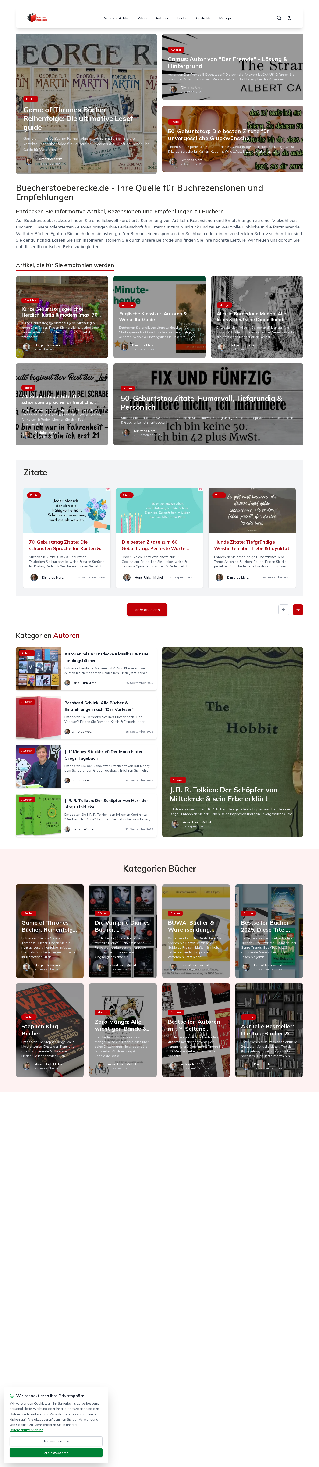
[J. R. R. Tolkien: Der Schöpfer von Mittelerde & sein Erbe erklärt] (232, 742)
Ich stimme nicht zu (56, 1441)
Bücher (183, 18)
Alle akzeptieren (56, 1453)
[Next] (298, 609)
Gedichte (204, 18)
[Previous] (283, 609)
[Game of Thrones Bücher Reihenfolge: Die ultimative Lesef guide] (86, 104)
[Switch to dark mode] (289, 18)
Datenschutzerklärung (26, 1430)
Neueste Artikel (117, 18)
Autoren (162, 18)
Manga (225, 18)
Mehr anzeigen (147, 609)
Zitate (143, 18)
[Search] (279, 18)
